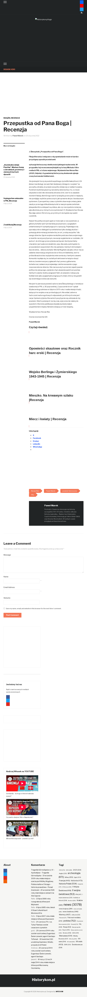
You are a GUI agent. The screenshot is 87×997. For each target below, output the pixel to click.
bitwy (69, 877)
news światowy (70, 912)
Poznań (74, 924)
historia (76, 880)
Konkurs (72, 900)
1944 (62, 870)
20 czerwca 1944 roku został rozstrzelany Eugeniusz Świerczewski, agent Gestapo (43, 933)
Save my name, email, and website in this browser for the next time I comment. (33, 608)
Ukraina (67, 933)
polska (69, 920)
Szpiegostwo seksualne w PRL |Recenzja (13, 199)
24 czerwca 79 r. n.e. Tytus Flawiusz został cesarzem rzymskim (41, 925)
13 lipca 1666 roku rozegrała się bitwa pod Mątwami (41, 901)
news (73, 904)
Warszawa (65, 936)
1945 (69, 870)
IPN (78, 894)
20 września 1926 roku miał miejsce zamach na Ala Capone (42, 893)
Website (7, 598)
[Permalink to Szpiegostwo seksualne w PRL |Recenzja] (14, 189)
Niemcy (64, 914)
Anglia (63, 873)
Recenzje (15, 118)
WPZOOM (59, 991)
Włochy (73, 939)
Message (7, 555)
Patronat (63, 917)
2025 (77, 870)
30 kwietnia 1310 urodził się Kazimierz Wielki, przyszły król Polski (42, 942)
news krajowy (65, 909)
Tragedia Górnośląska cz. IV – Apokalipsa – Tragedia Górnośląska (43, 873)
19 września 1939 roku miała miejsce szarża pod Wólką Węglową (42, 878)
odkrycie (75, 915)
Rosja (67, 927)
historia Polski (68, 883)
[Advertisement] (43, 45)
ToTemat (34, 939)
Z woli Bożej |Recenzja (13, 225)
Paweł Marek (18, 136)
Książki (7, 118)
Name (6, 577)
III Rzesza (67, 887)
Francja (64, 880)
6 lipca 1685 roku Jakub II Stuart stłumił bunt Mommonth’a (43, 910)
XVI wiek (71, 941)
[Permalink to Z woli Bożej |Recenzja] (14, 216)
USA (75, 933)
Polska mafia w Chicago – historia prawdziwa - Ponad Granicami (42, 887)
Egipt (77, 877)
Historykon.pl (43, 979)
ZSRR (67, 944)
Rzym (66, 930)
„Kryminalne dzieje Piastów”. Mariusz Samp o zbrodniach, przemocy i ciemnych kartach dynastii (14, 169)
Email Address (9, 587)
